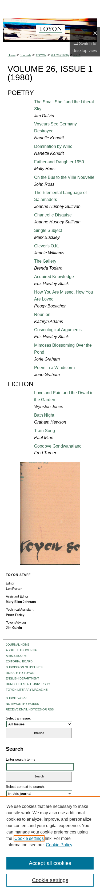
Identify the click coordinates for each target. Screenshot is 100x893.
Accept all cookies (50, 863)
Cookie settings (29, 838)
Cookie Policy (59, 845)
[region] (50, 844)
